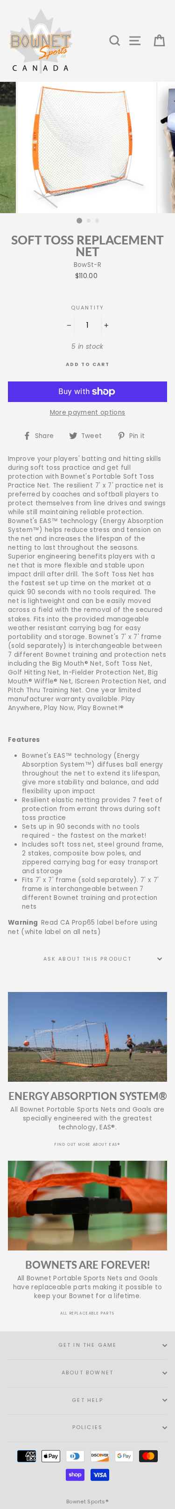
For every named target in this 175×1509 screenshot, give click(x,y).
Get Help (87, 1400)
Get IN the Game (87, 1345)
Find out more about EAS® (87, 1144)
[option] (88, 147)
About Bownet (87, 1372)
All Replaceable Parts (87, 1313)
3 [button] (97, 221)
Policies (87, 1427)
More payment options (88, 412)
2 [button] (89, 221)
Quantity (87, 307)
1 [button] (79, 220)
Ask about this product (87, 959)
